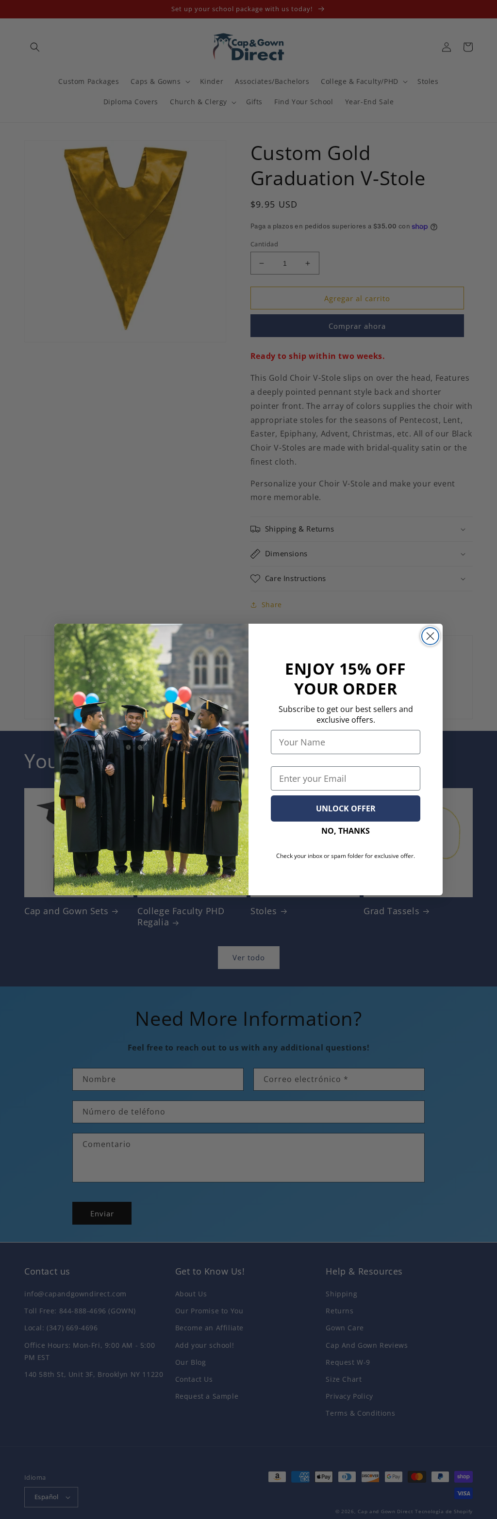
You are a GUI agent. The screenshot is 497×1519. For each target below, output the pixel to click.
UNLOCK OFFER (346, 808)
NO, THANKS (345, 830)
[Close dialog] (430, 636)
